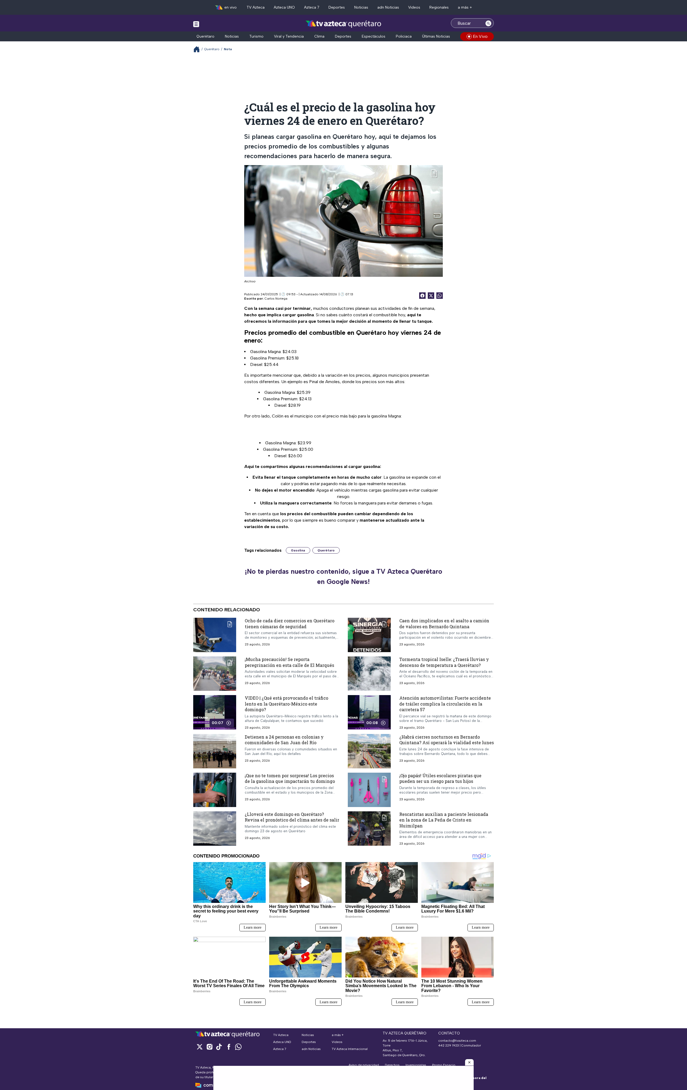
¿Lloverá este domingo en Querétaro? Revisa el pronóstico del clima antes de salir (292, 817)
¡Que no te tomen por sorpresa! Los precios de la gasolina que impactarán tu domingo (290, 778)
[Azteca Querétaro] (344, 23)
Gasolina (298, 550)
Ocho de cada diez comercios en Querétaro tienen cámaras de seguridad (289, 623)
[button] (469, 1062)
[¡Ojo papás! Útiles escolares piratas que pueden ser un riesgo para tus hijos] (369, 790)
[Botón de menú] (196, 24)
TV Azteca (256, 7)
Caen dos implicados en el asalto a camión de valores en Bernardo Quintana (444, 623)
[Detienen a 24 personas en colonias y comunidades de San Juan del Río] (214, 751)
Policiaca (404, 36)
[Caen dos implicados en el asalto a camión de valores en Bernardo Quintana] (369, 635)
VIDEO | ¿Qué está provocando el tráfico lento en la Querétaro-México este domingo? (286, 703)
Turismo (256, 36)
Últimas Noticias (436, 36)
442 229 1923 (448, 1045)
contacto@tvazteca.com (457, 1040)
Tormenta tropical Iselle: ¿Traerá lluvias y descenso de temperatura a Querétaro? (444, 662)
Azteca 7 (311, 7)
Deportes (336, 7)
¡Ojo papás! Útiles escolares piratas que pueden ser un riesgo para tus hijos (440, 778)
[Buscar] (488, 23)
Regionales (439, 7)
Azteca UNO (284, 7)
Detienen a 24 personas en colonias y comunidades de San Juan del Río (284, 740)
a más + (465, 7)
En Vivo (480, 36)
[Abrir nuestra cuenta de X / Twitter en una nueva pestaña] (199, 1046)
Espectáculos (373, 36)
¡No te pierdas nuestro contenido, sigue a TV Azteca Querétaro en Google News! (343, 576)
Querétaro (205, 36)
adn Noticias (388, 7)
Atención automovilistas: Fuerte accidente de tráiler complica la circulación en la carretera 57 (445, 703)
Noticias (361, 7)
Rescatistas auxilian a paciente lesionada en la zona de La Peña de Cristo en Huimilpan (443, 820)
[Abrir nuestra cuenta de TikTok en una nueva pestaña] (219, 1046)
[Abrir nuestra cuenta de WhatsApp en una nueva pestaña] (238, 1046)
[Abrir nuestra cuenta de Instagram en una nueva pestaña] (209, 1046)
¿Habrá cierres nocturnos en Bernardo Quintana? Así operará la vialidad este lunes (446, 740)
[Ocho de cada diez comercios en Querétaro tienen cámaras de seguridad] (214, 635)
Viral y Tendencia (289, 36)
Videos (414, 7)
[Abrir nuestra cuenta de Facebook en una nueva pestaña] (228, 1046)
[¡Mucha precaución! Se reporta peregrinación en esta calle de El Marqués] (214, 673)
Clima (319, 36)
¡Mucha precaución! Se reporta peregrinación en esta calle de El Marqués (289, 662)
